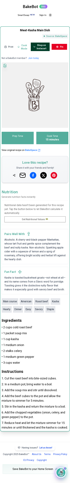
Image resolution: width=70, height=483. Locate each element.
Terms (47, 454)
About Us (36, 454)
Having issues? (37, 447)
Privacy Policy (60, 454)
